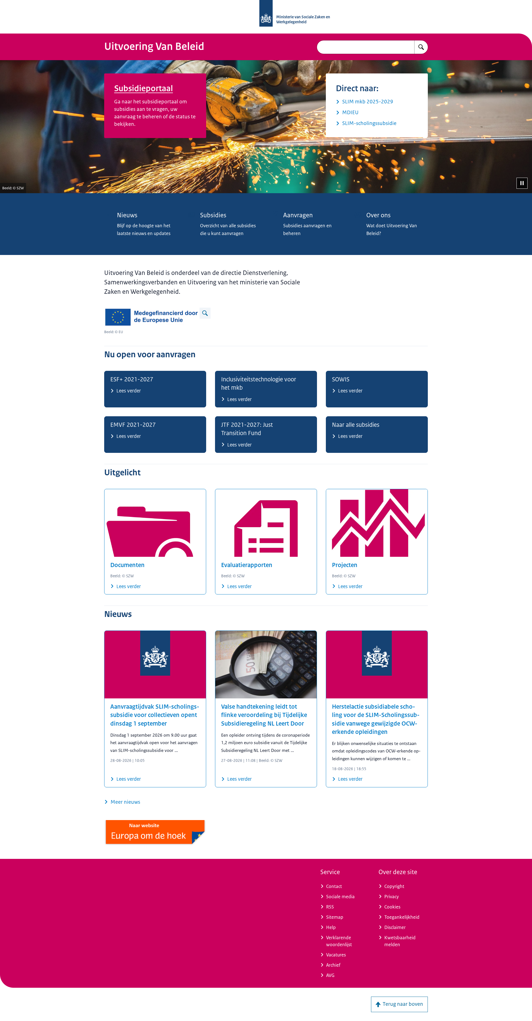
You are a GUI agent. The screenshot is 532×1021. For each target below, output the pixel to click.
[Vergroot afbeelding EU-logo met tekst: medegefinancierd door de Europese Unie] (205, 313)
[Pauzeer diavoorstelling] (522, 183)
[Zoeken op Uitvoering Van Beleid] (421, 47)
